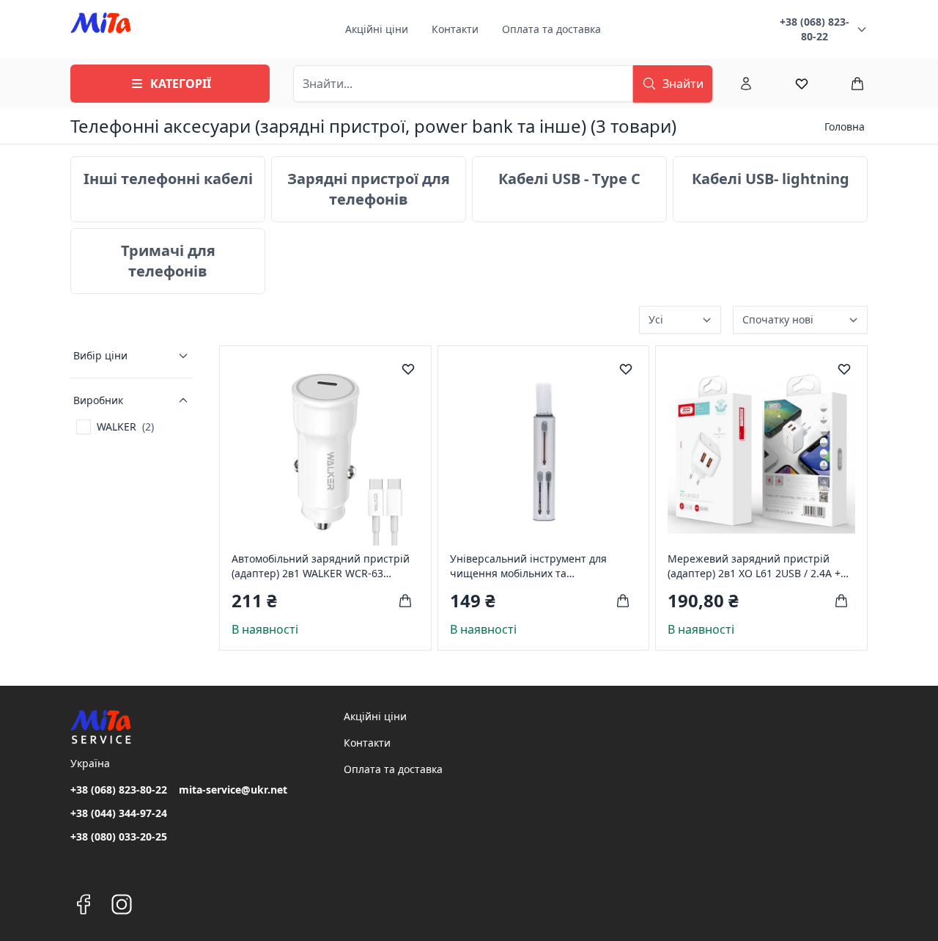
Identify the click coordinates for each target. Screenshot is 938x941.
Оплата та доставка (551, 29)
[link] (115, 427)
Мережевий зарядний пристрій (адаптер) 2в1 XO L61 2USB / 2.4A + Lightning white (754, 566)
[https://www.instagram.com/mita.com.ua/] (121, 904)
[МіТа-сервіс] (100, 29)
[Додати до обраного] (408, 369)
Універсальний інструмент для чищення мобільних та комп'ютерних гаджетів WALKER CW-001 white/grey (542, 566)
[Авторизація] (746, 83)
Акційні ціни (376, 29)
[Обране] (801, 83)
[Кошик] (857, 83)
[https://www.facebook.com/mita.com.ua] (83, 904)
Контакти (455, 29)
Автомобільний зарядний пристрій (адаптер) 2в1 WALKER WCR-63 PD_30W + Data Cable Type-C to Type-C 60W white (323, 566)
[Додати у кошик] (405, 601)
